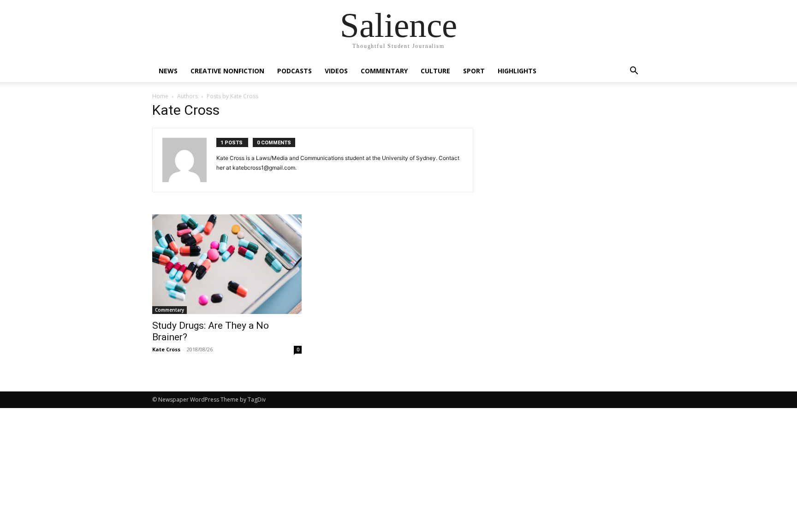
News (168, 70)
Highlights (517, 70)
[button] (634, 71)
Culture (435, 70)
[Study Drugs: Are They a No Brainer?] (227, 264)
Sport (474, 70)
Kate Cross (166, 349)
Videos (336, 70)
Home (160, 96)
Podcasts (294, 70)
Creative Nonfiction (227, 70)
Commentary (384, 70)
